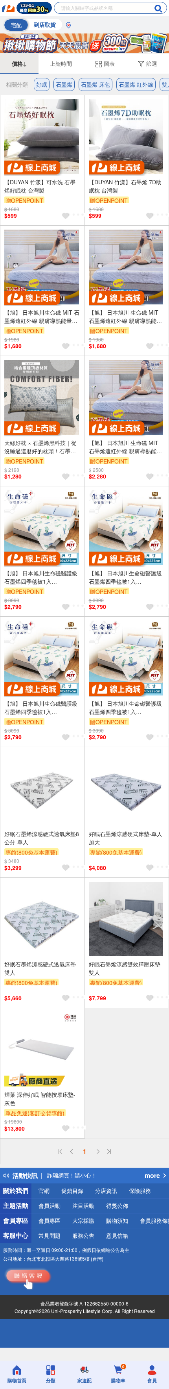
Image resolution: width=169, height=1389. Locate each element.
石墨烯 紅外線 (136, 84)
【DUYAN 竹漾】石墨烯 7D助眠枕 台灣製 (125, 186)
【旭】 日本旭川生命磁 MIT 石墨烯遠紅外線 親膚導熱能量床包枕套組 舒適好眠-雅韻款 (41, 316)
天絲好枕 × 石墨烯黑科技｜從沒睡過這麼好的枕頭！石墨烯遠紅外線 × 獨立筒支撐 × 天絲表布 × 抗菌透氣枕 (40, 447)
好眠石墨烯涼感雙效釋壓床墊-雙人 (125, 968)
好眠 (41, 84)
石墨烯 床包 (95, 84)
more (152, 1175)
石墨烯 (64, 84)
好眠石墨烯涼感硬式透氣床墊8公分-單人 (41, 838)
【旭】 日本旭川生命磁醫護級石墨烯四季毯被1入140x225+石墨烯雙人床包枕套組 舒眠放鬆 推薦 (41, 577)
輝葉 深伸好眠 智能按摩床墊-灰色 (39, 1098)
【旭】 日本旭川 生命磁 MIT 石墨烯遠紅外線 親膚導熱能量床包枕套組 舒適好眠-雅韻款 (125, 316)
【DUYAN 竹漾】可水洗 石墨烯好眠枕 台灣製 (39, 186)
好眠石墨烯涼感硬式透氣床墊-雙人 (41, 968)
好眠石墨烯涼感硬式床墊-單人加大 (125, 838)
